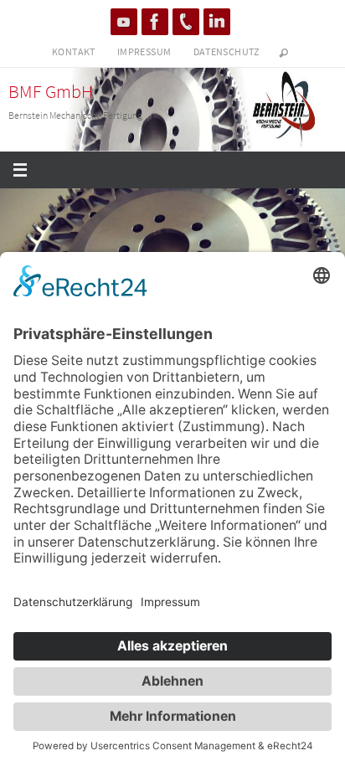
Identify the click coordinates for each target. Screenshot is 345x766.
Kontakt (73, 51)
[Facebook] (155, 21)
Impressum (144, 51)
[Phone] (185, 21)
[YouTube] (124, 21)
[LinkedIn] (216, 21)
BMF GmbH (50, 91)
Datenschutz (226, 51)
